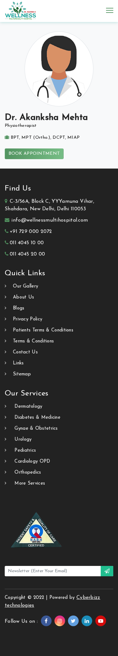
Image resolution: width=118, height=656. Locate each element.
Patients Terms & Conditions (43, 330)
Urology (22, 439)
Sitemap (22, 374)
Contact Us (25, 352)
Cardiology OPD (32, 461)
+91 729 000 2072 (31, 231)
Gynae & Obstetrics (36, 428)
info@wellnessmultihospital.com (49, 220)
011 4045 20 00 (27, 254)
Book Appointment (34, 153)
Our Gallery (25, 286)
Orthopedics (27, 472)
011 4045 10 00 (27, 242)
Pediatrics (25, 450)
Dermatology (28, 406)
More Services (29, 483)
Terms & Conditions (33, 341)
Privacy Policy (27, 319)
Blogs (19, 308)
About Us (23, 297)
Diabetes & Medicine (37, 417)
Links (18, 363)
